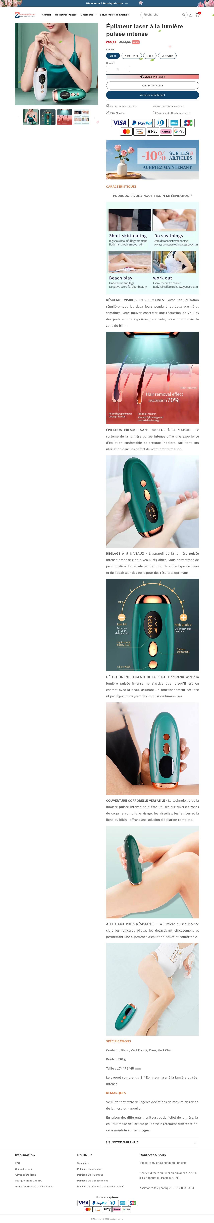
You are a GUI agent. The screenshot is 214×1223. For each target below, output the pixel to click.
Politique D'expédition (89, 1169)
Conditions (83, 1163)
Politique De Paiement (90, 1174)
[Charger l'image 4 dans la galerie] (81, 117)
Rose (150, 55)
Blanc (113, 55)
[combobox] (164, 15)
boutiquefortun (116, 1219)
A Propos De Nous (25, 1174)
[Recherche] (183, 15)
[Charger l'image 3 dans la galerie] (64, 117)
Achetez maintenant (152, 95)
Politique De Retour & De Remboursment (100, 1186)
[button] (88, 14)
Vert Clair (167, 55)
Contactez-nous (24, 1169)
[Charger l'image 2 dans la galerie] (47, 117)
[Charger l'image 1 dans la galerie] (30, 117)
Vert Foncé (131, 55)
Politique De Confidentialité (93, 1180)
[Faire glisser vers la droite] (94, 117)
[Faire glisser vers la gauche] (18, 117)
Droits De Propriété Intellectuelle (33, 1186)
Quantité (110, 63)
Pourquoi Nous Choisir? (28, 1180)
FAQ (17, 1163)
